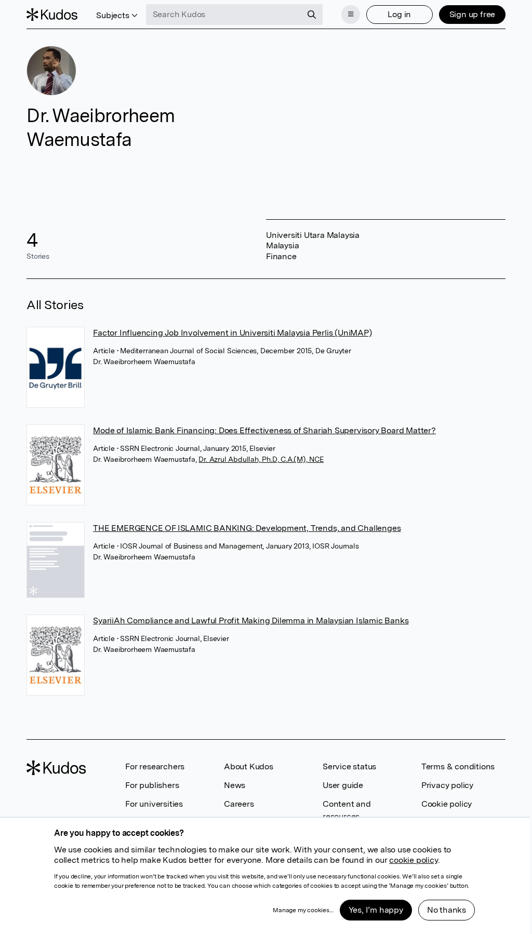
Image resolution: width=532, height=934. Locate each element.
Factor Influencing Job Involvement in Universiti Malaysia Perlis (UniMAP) (232, 333)
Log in (399, 14)
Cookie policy (446, 804)
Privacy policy (447, 785)
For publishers (152, 785)
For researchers (154, 766)
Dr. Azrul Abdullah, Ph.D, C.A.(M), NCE (260, 459)
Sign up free (472, 14)
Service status (349, 766)
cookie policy (413, 860)
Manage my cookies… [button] (303, 910)
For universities (154, 804)
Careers (239, 804)
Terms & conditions (458, 766)
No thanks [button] (446, 910)
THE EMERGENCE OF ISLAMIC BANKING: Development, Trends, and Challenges (247, 528)
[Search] (311, 14)
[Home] (51, 14)
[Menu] (350, 14)
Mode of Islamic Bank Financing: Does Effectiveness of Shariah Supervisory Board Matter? (264, 430)
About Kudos (248, 766)
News (234, 785)
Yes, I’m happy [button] (376, 910)
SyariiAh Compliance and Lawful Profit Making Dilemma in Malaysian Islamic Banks (250, 620)
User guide (343, 785)
